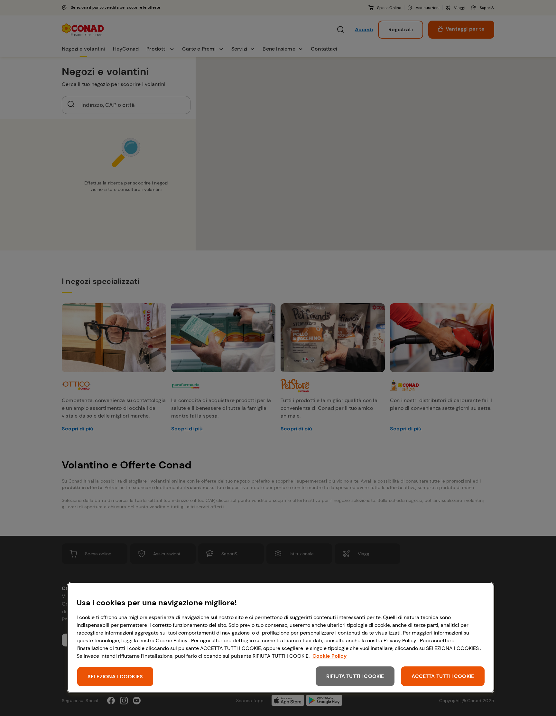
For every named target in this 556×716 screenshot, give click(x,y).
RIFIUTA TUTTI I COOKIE (355, 676)
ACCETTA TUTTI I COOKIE (443, 676)
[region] (280, 637)
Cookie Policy (329, 656)
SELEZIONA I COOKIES (115, 676)
